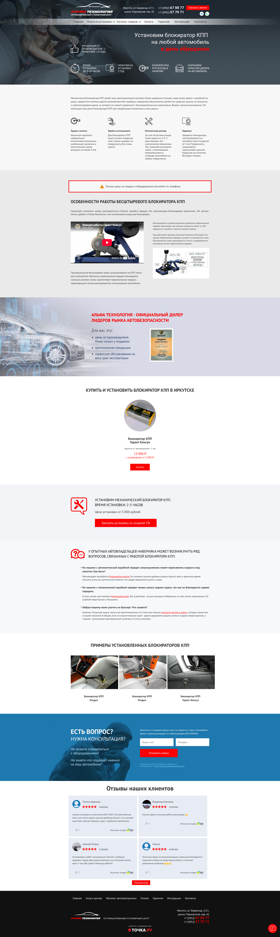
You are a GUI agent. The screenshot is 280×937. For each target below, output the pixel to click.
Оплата (148, 21)
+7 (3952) (171, 7)
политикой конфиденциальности (169, 766)
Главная (78, 21)
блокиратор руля (120, 596)
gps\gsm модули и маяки (174, 612)
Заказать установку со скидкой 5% (126, 523)
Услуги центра (94, 898)
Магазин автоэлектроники (121, 898)
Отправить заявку (159, 753)
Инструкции (182, 21)
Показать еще (141, 882)
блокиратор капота (119, 576)
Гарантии (163, 21)
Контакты (200, 21)
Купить (140, 467)
